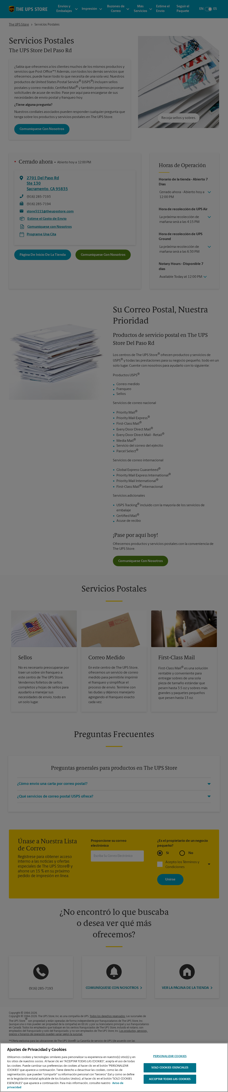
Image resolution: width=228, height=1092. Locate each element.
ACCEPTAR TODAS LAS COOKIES (170, 1079)
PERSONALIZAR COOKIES (170, 1056)
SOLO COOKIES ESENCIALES (169, 1067)
